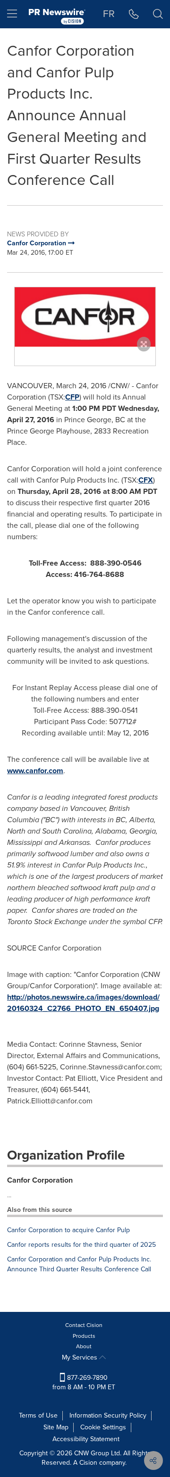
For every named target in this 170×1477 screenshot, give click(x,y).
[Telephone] (134, 14)
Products (84, 1336)
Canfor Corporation (40, 1180)
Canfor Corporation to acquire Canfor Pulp (68, 1230)
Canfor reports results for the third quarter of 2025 (81, 1245)
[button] (85, 317)
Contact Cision (83, 1325)
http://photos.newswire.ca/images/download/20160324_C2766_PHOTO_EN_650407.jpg (83, 1003)
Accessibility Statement (85, 1439)
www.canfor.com (35, 770)
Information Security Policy (107, 1415)
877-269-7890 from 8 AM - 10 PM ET (83, 1382)
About (84, 1346)
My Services (80, 1357)
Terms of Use (38, 1415)
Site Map (55, 1427)
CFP (72, 397)
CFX (145, 480)
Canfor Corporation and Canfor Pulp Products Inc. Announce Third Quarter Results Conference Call (79, 1264)
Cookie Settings (103, 1427)
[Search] (158, 14)
